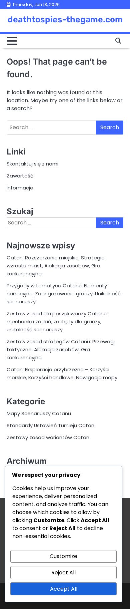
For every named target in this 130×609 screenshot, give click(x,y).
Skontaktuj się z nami (32, 163)
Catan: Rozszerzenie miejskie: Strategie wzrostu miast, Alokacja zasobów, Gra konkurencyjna (56, 265)
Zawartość (20, 175)
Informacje (20, 187)
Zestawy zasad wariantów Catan (48, 437)
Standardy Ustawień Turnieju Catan (50, 425)
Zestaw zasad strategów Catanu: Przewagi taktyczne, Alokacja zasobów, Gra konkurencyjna (61, 349)
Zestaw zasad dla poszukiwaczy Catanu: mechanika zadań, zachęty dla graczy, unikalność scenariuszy (57, 321)
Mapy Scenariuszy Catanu (39, 413)
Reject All (63, 572)
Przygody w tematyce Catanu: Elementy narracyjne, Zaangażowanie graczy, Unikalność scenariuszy (64, 293)
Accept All (63, 589)
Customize (63, 556)
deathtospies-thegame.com (65, 19)
